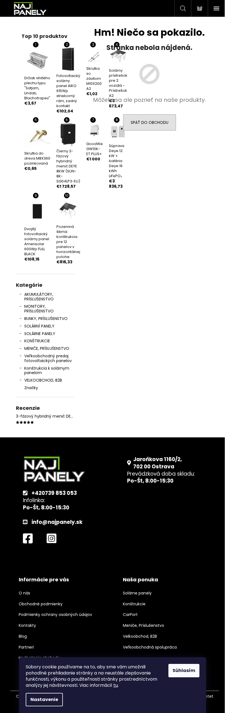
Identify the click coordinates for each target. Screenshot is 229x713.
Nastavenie (44, 699)
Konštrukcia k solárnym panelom (46, 370)
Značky (31, 388)
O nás (24, 593)
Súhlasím (184, 670)
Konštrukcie (134, 604)
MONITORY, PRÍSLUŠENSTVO (39, 308)
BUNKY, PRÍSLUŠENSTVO (46, 318)
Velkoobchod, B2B (140, 636)
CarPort (130, 614)
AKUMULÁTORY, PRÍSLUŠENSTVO (39, 297)
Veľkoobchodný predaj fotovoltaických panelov (48, 358)
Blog (23, 636)
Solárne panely (137, 593)
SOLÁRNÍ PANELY (39, 326)
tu (115, 685)
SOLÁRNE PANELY (39, 333)
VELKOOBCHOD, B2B (43, 380)
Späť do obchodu (149, 122)
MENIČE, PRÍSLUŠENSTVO (46, 348)
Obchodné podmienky (41, 604)
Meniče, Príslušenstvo (143, 625)
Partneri (26, 647)
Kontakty (27, 625)
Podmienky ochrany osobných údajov (55, 614)
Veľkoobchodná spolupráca (150, 647)
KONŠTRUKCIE (37, 341)
